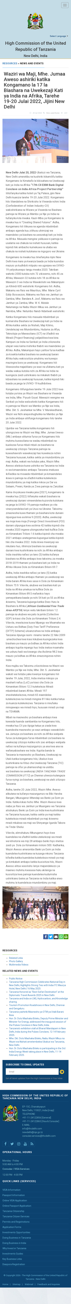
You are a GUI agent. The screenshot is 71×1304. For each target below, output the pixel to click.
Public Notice (15, 978)
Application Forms (11, 1227)
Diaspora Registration (13, 1264)
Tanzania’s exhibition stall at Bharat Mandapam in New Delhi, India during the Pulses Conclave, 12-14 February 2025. (37, 1031)
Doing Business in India (14, 1243)
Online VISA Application (14, 1200)
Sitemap (16, 1284)
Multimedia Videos (18, 964)
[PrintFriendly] (66, 937)
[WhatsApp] (61, 937)
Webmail (29, 1284)
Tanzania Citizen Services (15, 1216)
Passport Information (13, 1195)
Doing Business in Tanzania (16, 1237)
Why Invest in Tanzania (14, 1248)
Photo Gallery (16, 961)
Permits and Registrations (16, 1221)
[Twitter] (50, 937)
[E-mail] (55, 937)
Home (5, 1284)
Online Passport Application (16, 1205)
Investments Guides (12, 1253)
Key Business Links (12, 1259)
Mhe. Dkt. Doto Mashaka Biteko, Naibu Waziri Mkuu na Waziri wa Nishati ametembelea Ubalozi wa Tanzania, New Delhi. (37, 1041)
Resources (9, 63)
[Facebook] (45, 937)
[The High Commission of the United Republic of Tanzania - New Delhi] (35, 21)
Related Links (16, 958)
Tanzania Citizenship (13, 1211)
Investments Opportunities (16, 1232)
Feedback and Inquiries (48, 1284)
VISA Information (11, 1190)
